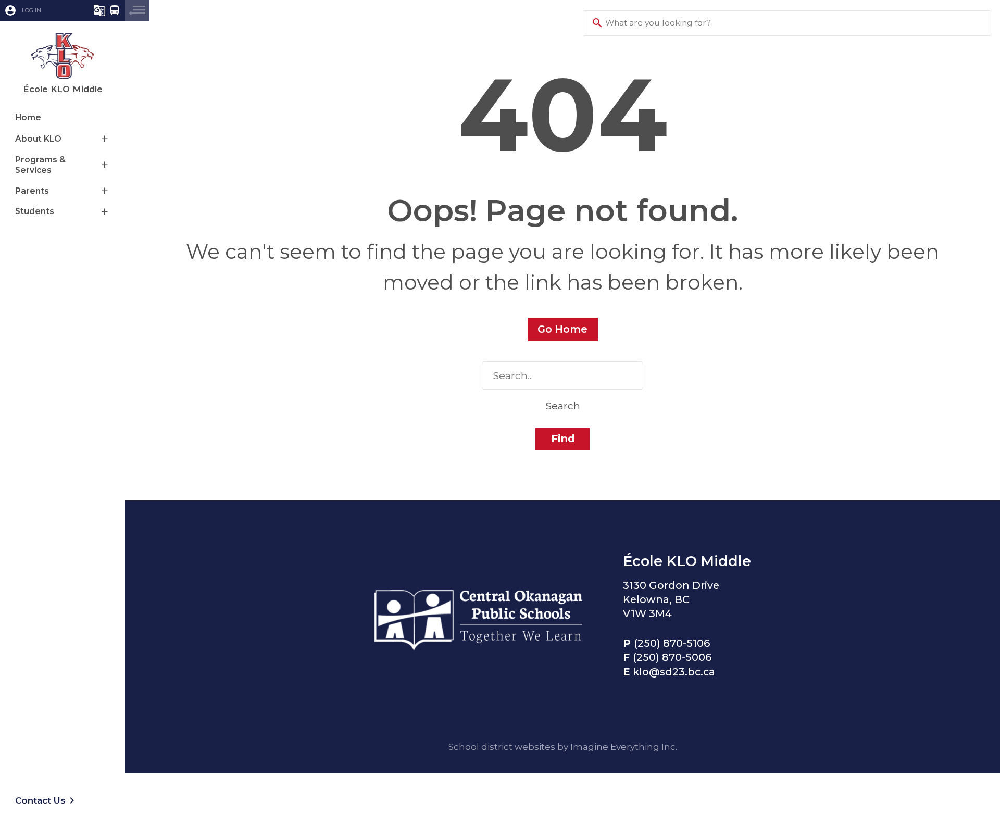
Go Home (563, 329)
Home (28, 117)
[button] (39, 10)
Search (562, 405)
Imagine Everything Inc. (623, 746)
